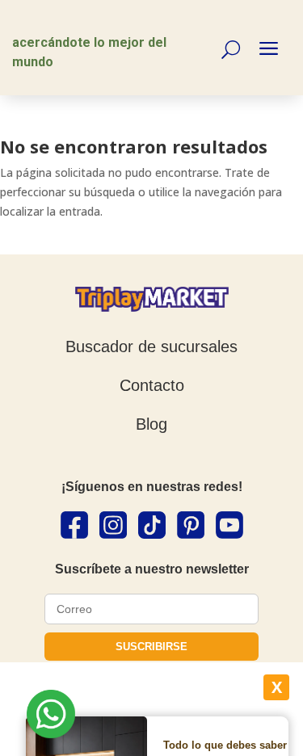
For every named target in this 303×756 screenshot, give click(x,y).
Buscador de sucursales (151, 346)
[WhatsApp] (51, 717)
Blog (151, 424)
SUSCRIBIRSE (151, 646)
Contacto (152, 385)
